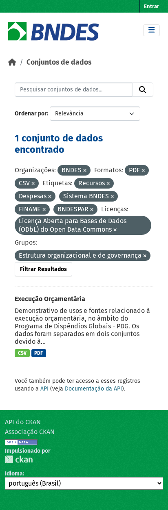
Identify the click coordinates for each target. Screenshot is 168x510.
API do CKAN (23, 422)
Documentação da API (93, 388)
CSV (22, 353)
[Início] (12, 62)
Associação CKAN (30, 432)
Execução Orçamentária (50, 299)
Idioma (14, 473)
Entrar (151, 6)
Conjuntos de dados (59, 62)
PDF (38, 353)
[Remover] (84, 171)
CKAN (19, 459)
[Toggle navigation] (151, 30)
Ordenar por (31, 113)
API (44, 388)
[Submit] (142, 89)
